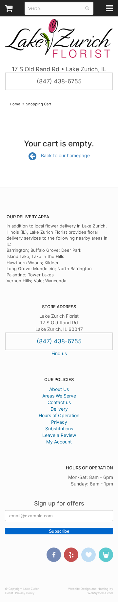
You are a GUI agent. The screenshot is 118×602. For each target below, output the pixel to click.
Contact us (59, 402)
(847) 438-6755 (59, 81)
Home (15, 104)
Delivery (59, 409)
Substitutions (59, 428)
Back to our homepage (65, 155)
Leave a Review (59, 435)
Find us (59, 353)
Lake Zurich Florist (59, 38)
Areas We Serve (59, 395)
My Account (59, 441)
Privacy (59, 422)
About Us (59, 389)
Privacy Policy (24, 593)
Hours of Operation (59, 415)
